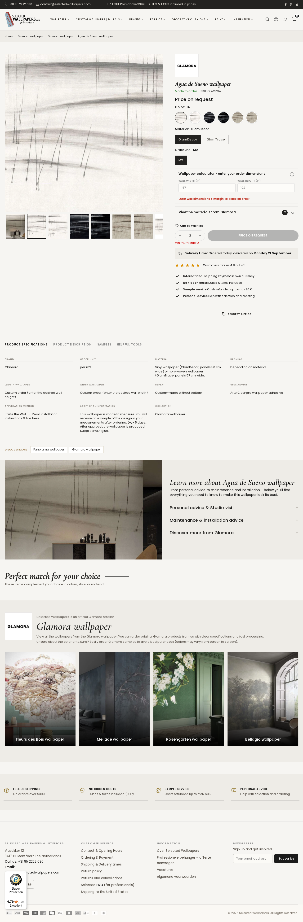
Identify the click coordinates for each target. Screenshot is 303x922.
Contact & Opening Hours (101, 850)
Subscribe (286, 858)
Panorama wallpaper (48, 449)
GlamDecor (187, 139)
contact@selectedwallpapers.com (65, 4)
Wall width (189, 180)
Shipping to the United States (104, 892)
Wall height (249, 180)
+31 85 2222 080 (20, 4)
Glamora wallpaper (30, 36)
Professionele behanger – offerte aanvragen (184, 860)
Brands (135, 19)
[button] (294, 19)
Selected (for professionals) (107, 885)
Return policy (91, 871)
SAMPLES (104, 344)
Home (9, 36)
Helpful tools (129, 344)
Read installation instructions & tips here (31, 416)
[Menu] (24, 874)
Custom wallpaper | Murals (98, 19)
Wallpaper (58, 19)
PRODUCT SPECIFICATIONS (26, 344)
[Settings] (276, 19)
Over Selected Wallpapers (178, 850)
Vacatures (165, 870)
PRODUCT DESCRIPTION (72, 344)
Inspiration (241, 19)
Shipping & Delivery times (101, 864)
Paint (219, 19)
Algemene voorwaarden (176, 876)
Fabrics (156, 19)
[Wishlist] (284, 19)
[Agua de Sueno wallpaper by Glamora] (36, 226)
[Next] (154, 133)
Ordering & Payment (97, 857)
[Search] (267, 19)
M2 (180, 160)
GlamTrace (216, 139)
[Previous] (14, 133)
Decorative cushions (189, 19)
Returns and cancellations (101, 878)
